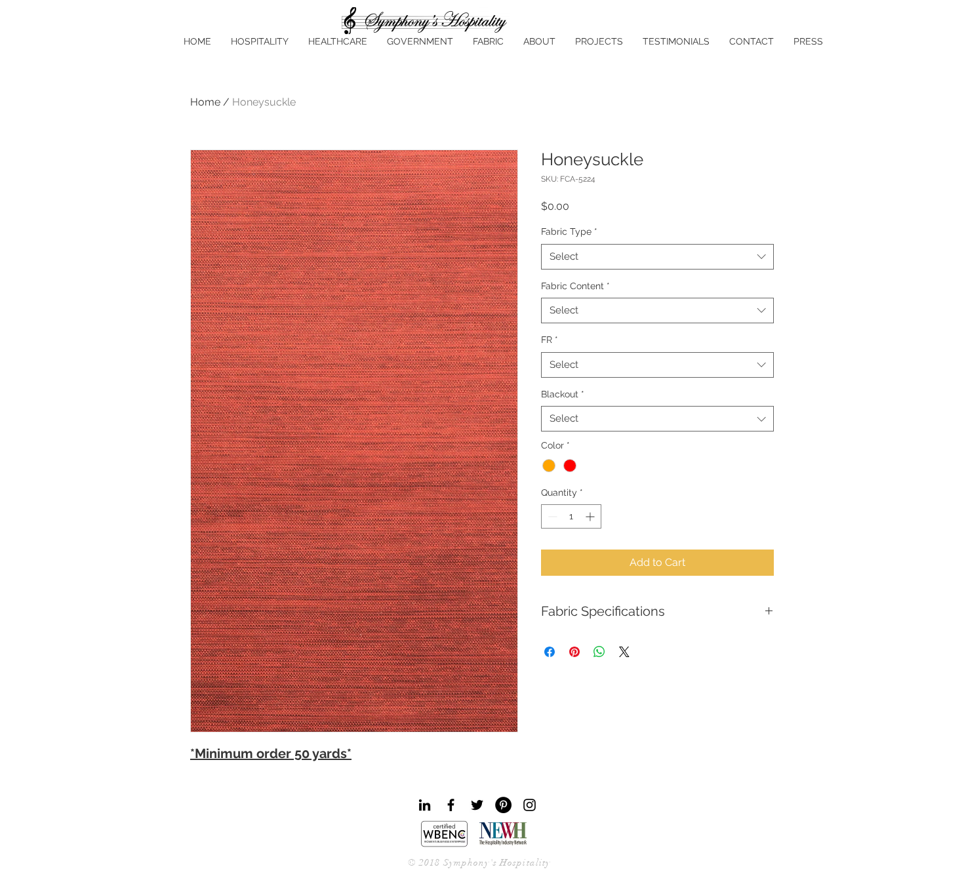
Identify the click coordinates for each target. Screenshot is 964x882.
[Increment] (591, 516)
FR (549, 339)
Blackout (562, 394)
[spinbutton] (571, 516)
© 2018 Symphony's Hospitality (479, 862)
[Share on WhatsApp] (599, 652)
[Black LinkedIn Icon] (424, 805)
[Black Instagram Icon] (529, 805)
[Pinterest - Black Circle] (503, 805)
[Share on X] (624, 652)
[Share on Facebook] (549, 652)
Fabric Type (569, 231)
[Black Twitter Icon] (477, 805)
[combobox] (657, 257)
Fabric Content (575, 286)
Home (205, 102)
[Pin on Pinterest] (574, 652)
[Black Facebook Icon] (451, 805)
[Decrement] (551, 516)
